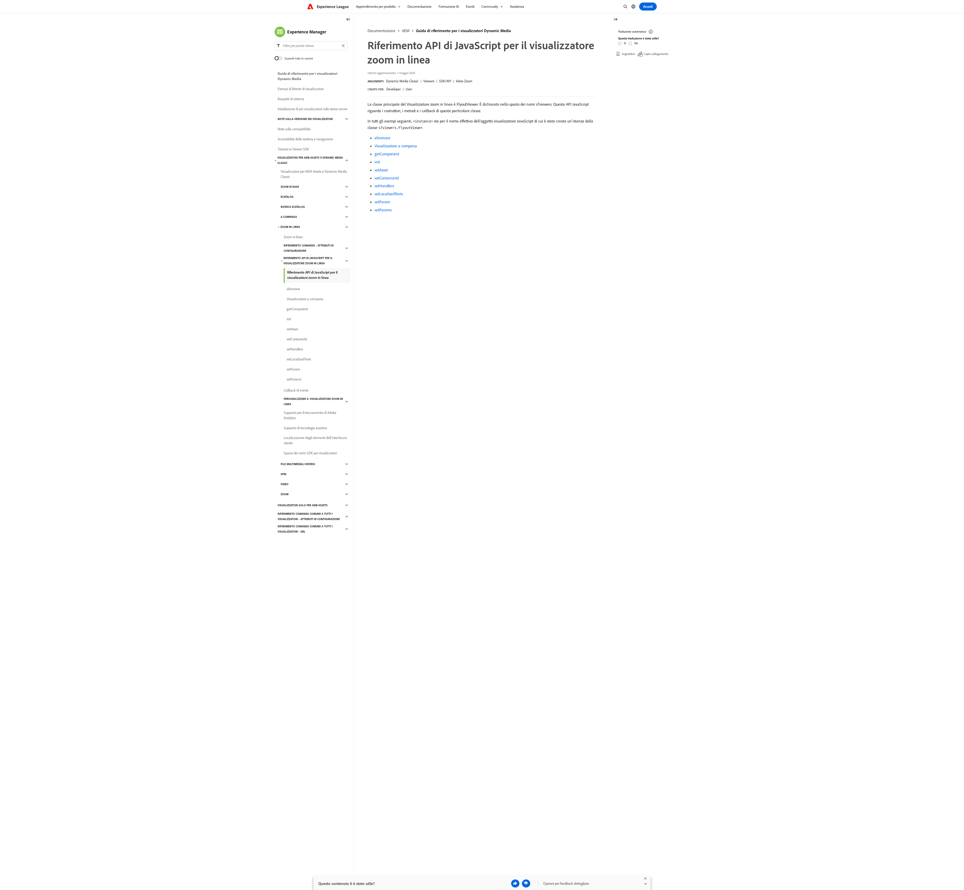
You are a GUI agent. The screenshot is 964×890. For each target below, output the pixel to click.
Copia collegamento (656, 54)
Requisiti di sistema (291, 99)
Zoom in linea (290, 227)
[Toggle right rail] (615, 20)
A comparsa (289, 217)
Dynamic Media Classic (402, 81)
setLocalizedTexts (389, 193)
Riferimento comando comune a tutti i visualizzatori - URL (305, 529)
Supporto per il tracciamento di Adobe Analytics (310, 415)
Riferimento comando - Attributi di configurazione (309, 248)
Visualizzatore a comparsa (396, 145)
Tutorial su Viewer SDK (293, 149)
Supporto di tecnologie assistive (305, 428)
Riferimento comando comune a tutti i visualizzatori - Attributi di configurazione (309, 516)
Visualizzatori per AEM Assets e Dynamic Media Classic (310, 160)
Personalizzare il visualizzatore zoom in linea (313, 401)
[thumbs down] (526, 883)
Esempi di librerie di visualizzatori (301, 89)
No (636, 43)
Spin (283, 474)
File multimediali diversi (298, 464)
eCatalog (287, 197)
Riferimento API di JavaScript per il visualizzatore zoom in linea (308, 260)
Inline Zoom (464, 81)
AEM (405, 30)
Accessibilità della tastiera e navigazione (305, 139)
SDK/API (445, 81)
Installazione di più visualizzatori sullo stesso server (312, 109)
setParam (382, 201)
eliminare (382, 137)
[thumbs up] (515, 883)
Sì (625, 43)
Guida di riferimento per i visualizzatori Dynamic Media (463, 30)
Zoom (284, 494)
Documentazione (381, 30)
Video (284, 484)
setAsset (381, 169)
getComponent (387, 153)
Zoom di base (290, 186)
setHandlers (384, 185)
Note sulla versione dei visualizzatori (305, 119)
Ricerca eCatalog (293, 207)
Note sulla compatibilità (294, 129)
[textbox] (311, 45)
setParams (383, 209)
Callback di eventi (296, 390)
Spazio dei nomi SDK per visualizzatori (310, 453)
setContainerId (387, 177)
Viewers (428, 81)
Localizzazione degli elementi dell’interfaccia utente (315, 440)
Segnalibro (628, 54)
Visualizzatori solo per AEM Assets (303, 505)
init (377, 161)
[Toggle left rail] (348, 20)
